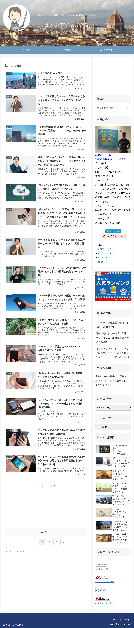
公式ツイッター (106, 249)
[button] (128, 108)
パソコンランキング (104, 581)
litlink (100, 262)
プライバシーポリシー (122, 620)
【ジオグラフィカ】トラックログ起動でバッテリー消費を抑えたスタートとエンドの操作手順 (112, 353)
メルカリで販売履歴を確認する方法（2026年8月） (112, 324)
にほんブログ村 (103, 568)
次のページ (45, 532)
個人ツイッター (106, 253)
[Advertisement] (46, 506)
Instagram (103, 257)
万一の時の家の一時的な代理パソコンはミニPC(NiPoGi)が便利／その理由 (112, 337)
